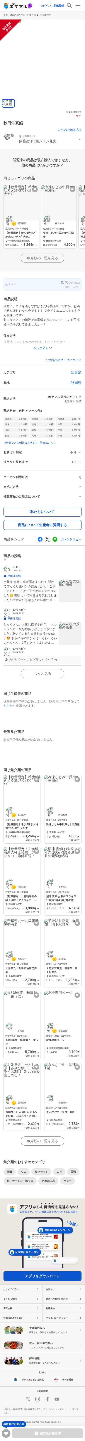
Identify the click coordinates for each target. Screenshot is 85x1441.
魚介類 (32, 15)
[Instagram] (37, 1399)
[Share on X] (47, 539)
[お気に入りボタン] (35, 189)
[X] (28, 1399)
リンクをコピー (71, 539)
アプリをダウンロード (42, 1276)
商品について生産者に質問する (42, 525)
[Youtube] (57, 1399)
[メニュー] (78, 5)
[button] (42, 139)
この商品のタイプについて (63, 360)
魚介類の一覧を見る (42, 258)
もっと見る (42, 673)
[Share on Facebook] (40, 539)
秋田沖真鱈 (45, 15)
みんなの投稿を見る (70, 129)
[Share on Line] (55, 539)
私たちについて (42, 512)
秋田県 (76, 382)
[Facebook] (47, 1399)
